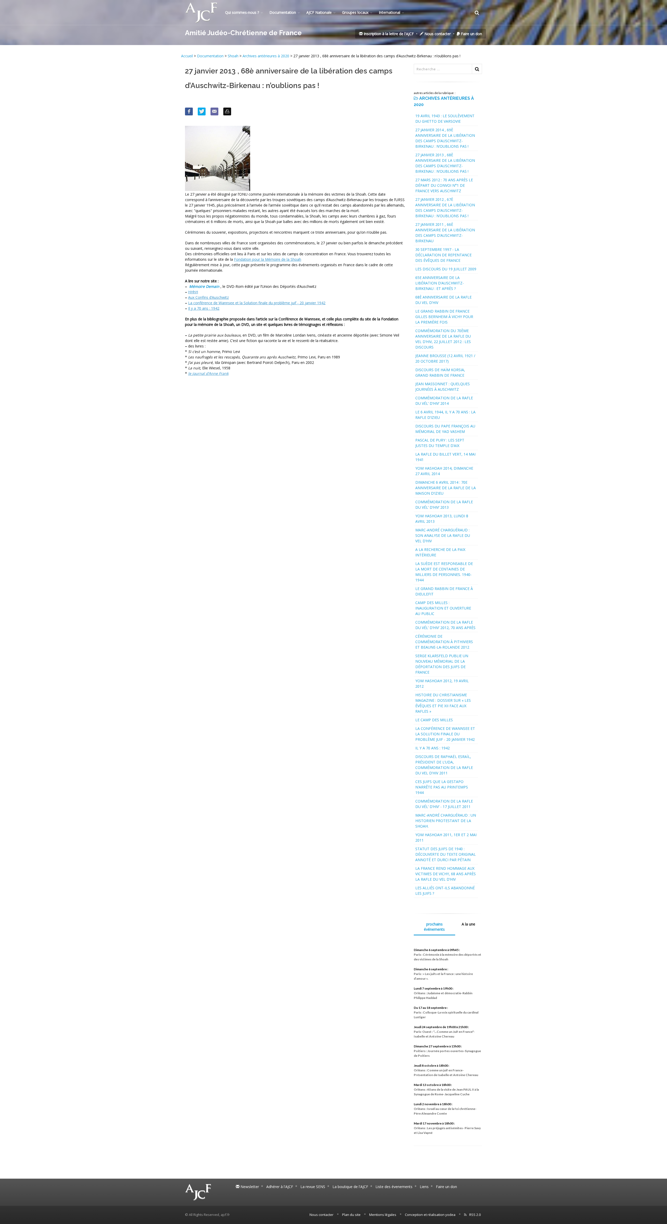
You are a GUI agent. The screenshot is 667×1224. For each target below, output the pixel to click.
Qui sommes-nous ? (242, 12)
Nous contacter (437, 33)
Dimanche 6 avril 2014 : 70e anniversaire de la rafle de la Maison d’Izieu (445, 488)
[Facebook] (189, 111)
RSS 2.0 (475, 1214)
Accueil (187, 55)
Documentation (282, 12)
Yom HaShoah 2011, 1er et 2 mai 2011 (446, 837)
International (389, 12)
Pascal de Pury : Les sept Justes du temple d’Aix (439, 443)
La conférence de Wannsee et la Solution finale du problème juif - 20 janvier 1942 (256, 302)
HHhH (193, 291)
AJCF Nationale (319, 12)
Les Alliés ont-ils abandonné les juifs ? (445, 890)
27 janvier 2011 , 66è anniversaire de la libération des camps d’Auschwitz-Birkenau (445, 232)
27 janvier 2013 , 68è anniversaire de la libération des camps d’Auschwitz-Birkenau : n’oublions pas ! (445, 163)
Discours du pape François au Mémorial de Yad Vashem (445, 429)
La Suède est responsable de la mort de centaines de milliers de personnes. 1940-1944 (444, 571)
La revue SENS (312, 1186)
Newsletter (249, 1186)
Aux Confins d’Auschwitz (208, 297)
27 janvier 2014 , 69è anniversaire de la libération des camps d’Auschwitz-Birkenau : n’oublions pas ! (445, 138)
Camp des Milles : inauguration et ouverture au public (443, 608)
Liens (424, 1186)
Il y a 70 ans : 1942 (203, 308)
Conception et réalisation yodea (430, 1214)
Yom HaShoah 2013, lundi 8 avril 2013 (441, 518)
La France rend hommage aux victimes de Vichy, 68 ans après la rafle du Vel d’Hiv (445, 874)
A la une (468, 924)
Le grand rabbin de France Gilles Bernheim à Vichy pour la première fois (444, 317)
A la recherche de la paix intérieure (440, 552)
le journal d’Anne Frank (208, 373)
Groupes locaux (355, 12)
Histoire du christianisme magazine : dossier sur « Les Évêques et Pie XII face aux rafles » (443, 703)
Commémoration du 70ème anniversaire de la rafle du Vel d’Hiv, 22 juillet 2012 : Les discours (443, 339)
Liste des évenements (393, 1186)
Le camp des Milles (434, 719)
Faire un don (471, 33)
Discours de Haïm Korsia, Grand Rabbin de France (440, 372)
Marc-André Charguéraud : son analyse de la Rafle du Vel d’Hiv (442, 535)
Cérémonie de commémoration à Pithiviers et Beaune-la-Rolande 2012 (444, 642)
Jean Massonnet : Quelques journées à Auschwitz (442, 386)
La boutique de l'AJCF (350, 1186)
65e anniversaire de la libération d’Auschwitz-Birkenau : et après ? (439, 283)
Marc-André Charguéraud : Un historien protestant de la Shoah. (445, 821)
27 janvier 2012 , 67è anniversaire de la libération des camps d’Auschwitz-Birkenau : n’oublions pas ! (445, 207)
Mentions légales (382, 1214)
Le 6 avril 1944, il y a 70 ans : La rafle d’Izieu (445, 414)
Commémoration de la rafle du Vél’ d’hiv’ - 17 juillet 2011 (444, 804)
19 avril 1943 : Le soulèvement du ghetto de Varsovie (444, 118)
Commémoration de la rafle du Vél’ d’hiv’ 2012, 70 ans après (445, 625)
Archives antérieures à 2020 (266, 55)
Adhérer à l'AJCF (279, 1186)
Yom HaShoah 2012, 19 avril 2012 (442, 683)
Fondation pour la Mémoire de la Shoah (267, 259)
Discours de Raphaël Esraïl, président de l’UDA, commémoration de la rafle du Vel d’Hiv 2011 (444, 764)
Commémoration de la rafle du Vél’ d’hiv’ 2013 (444, 504)
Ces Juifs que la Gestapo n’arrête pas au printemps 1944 (441, 787)
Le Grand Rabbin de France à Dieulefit (444, 591)
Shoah (233, 55)
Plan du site (351, 1214)
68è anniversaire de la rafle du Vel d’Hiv (443, 300)
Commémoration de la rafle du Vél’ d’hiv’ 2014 (444, 400)
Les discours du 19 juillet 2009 (445, 268)
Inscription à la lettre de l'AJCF (388, 33)
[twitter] (202, 111)
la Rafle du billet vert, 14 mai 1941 (445, 457)
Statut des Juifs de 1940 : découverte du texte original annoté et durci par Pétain (445, 854)
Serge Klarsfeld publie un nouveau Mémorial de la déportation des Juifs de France (441, 664)
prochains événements (434, 927)
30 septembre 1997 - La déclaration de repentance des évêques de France (443, 255)
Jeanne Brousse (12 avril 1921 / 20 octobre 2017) (445, 358)
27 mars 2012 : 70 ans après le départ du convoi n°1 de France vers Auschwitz (444, 185)
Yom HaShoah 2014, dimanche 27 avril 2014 (444, 471)
